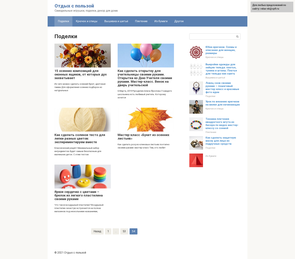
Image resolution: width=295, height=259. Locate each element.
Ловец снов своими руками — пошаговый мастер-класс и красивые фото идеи (222, 87)
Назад (97, 231)
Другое (179, 21)
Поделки (63, 21)
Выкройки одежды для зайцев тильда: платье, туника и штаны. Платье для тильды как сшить (221, 69)
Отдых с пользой (74, 6)
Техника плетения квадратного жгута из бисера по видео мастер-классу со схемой (222, 123)
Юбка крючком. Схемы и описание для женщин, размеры (221, 50)
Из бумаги (160, 21)
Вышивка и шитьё (116, 21)
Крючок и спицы (86, 21)
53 (124, 231)
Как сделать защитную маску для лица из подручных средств (221, 140)
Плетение (141, 21)
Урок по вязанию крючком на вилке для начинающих (223, 103)
